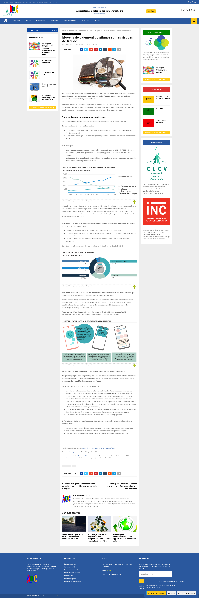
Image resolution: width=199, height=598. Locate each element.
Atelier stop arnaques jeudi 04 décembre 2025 (48, 97)
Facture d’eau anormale (161, 121)
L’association (15, 21)
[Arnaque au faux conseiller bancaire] (148, 99)
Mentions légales (70, 579)
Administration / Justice (69, 34)
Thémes (28, 21)
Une (74, 466)
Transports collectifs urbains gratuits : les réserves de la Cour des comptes (122, 486)
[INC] (156, 225)
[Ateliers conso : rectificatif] (34, 63)
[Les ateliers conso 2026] (34, 75)
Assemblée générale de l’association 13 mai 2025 (161, 70)
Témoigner (85, 21)
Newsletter (66, 466)
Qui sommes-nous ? (71, 570)
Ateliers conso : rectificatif (47, 61)
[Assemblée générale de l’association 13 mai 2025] (148, 70)
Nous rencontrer (70, 21)
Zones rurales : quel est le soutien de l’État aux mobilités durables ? (72, 536)
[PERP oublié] (148, 111)
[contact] (110, 570)
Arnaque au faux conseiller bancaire (163, 98)
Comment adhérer (70, 567)
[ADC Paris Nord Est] (11, 11)
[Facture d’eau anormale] (148, 123)
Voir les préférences (186, 593)
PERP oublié (160, 108)
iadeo (59, 596)
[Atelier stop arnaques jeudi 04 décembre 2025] (34, 98)
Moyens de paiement (72, 458)
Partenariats (68, 576)
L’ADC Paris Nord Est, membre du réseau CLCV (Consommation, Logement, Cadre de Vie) (30, 2)
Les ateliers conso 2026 (48, 73)
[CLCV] (156, 182)
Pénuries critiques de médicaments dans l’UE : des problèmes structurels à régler (79, 486)
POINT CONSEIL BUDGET (156, 32)
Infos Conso (40, 21)
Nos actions (54, 21)
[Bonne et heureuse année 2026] (34, 87)
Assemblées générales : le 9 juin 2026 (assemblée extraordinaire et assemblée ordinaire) (48, 48)
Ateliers (97, 21)
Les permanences (70, 564)
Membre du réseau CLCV (72, 573)
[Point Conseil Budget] (156, 50)
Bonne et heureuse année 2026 (49, 85)
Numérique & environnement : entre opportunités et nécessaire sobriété (124, 537)
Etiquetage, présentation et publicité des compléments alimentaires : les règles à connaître (99, 537)
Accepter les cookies (156, 593)
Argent (78, 34)
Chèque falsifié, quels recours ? (87, 456)
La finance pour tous (73, 452)
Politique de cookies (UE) (72, 582)
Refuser (171, 593)
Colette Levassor (70, 44)
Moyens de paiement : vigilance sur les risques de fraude (98, 448)
